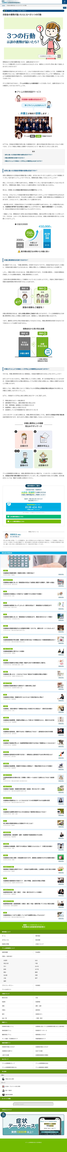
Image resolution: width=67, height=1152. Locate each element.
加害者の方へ (39, 1014)
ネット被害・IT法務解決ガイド (10, 1038)
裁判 (3, 1014)
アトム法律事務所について (8, 948)
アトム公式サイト (6, 989)
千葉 (37, 963)
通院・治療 (38, 1005)
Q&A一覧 (4, 1018)
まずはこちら (5, 939)
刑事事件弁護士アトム (7, 1026)
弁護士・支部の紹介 (7, 956)
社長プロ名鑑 (39, 1051)
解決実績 (38, 939)
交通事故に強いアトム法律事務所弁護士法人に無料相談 (50, 1026)
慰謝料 (3, 1001)
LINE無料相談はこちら (16, 516)
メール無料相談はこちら (17, 521)
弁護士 (3, 1010)
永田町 (5, 960)
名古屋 (5, 975)
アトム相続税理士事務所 (42, 1067)
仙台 (37, 960)
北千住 (37, 969)
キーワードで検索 (6, 1098)
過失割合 (38, 1010)
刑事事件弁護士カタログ (8, 1046)
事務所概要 (5, 952)
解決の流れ (5, 997)
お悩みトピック (40, 944)
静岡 (37, 972)
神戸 (37, 978)
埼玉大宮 (6, 963)
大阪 (5, 978)
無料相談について (6, 931)
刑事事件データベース (41, 1030)
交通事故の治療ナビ (7, 1051)
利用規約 (38, 985)
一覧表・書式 (39, 1018)
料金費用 (38, 952)
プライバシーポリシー (7, 985)
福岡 (5, 981)
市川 (5, 966)
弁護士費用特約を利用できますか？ (15, 157)
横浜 (5, 972)
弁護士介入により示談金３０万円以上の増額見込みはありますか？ (24, 161)
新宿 (5, 969)
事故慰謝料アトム (6, 1030)
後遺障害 (38, 1001)
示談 (37, 997)
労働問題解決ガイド (41, 1038)
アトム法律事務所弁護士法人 (9, 1067)
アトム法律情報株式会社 (42, 1063)
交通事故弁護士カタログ (42, 1046)
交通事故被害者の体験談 (42, 1055)
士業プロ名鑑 (5, 1055)
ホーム (3, 935)
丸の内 (37, 966)
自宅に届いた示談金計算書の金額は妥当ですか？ (19, 154)
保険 (3, 1005)
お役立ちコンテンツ (7, 1109)
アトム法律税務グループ (8, 1063)
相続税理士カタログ (41, 1034)
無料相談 (38, 935)
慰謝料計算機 (5, 944)
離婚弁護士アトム (6, 1034)
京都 (37, 975)
